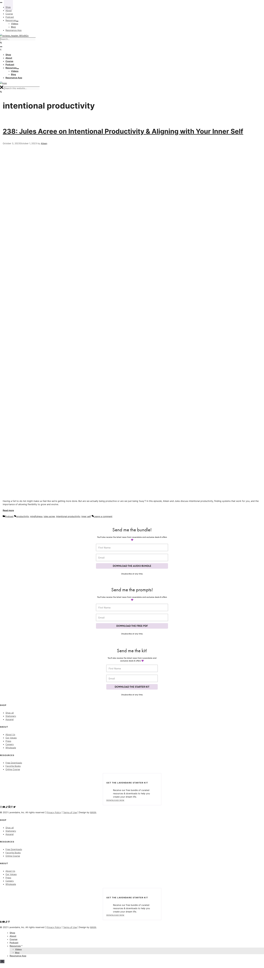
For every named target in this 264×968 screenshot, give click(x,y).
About (13, 936)
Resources (15, 946)
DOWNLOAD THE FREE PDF (132, 626)
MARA (93, 812)
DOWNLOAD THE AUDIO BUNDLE (132, 566)
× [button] (1, 49)
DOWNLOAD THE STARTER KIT (132, 687)
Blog (17, 952)
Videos (18, 949)
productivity (22, 516)
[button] (1, 92)
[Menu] (1, 46)
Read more (8, 510)
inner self (86, 516)
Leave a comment (103, 516)
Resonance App (18, 955)
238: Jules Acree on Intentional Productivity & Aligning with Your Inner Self (123, 131)
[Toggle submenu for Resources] (18, 68)
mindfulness (36, 516)
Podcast (9, 516)
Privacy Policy (53, 812)
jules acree (49, 516)
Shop (12, 932)
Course (13, 939)
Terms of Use (70, 812)
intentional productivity (68, 516)
